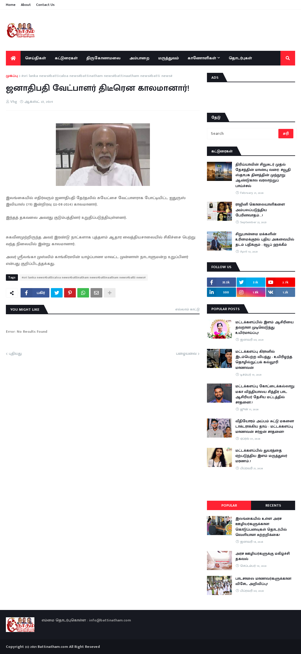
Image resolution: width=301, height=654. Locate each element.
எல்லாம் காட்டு (187, 309)
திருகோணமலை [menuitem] (103, 58)
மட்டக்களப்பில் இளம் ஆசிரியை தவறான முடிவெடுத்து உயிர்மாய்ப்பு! (264, 328)
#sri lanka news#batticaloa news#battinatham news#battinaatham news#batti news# (96, 76)
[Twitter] (57, 292)
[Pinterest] (70, 292)
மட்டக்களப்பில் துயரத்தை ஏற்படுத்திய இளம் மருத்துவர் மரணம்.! (261, 456)
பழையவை (186, 354)
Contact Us (45, 5)
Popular (229, 505)
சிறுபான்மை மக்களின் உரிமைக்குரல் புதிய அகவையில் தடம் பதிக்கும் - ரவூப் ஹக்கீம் (264, 239)
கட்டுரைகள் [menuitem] (66, 58)
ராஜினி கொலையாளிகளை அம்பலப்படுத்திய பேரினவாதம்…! (260, 210)
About (26, 5)
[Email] (96, 292)
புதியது (15, 354)
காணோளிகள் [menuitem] (202, 58)
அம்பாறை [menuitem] (139, 58)
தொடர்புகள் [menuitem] (240, 58)
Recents (273, 505)
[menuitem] (13, 58)
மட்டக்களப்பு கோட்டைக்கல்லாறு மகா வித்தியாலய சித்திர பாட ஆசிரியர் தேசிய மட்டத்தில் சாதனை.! (265, 394)
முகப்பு (12, 76)
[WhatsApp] (83, 292)
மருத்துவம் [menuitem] (168, 58)
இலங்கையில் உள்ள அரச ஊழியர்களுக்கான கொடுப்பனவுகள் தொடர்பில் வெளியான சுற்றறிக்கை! (261, 526)
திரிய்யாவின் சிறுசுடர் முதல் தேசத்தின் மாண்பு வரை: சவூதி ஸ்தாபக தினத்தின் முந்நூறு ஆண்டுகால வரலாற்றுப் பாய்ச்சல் (263, 175)
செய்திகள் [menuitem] (35, 58)
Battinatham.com (53, 646)
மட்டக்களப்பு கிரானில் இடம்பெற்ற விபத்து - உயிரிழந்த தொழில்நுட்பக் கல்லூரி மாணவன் (263, 359)
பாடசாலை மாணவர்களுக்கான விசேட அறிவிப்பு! (263, 581)
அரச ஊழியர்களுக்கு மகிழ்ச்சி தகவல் (262, 556)
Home (11, 5)
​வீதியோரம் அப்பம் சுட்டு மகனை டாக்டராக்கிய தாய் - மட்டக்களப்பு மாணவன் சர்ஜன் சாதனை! (264, 426)
